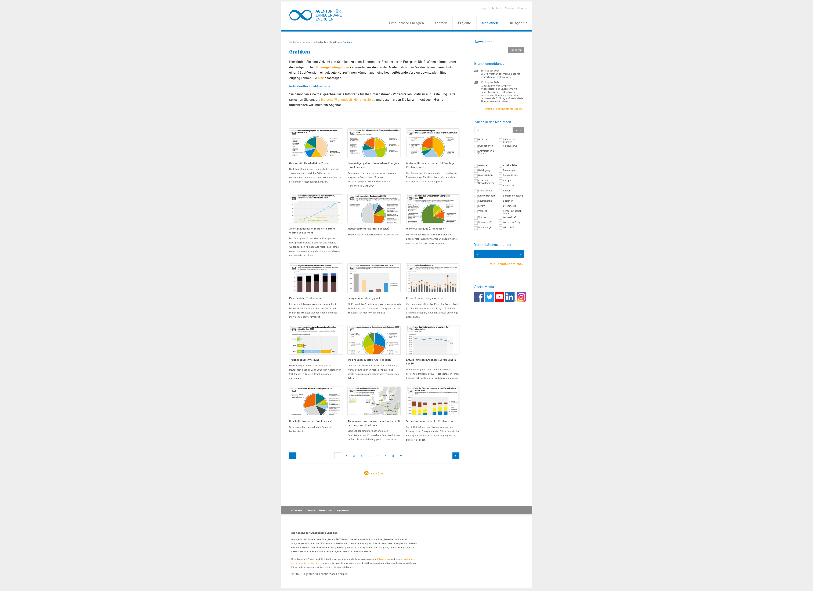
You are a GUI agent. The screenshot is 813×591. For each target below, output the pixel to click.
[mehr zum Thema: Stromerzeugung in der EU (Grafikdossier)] (432, 401)
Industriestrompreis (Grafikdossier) (368, 228)
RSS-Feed (296, 510)
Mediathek (490, 23)
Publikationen (485, 145)
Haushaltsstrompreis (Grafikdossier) (310, 421)
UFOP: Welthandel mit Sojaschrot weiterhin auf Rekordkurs (500, 75)
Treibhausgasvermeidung (304, 359)
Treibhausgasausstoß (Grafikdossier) (369, 359)
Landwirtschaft (486, 195)
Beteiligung (484, 170)
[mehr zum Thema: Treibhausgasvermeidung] (316, 340)
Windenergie (485, 227)
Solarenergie (485, 200)
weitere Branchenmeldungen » (504, 108)
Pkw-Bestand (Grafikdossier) (306, 298)
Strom (481, 206)
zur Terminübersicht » (507, 264)
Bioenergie (509, 170)
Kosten (507, 190)
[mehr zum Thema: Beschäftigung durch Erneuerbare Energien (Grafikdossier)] (374, 143)
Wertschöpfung (511, 222)
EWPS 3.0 (508, 185)
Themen (441, 23)
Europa (507, 180)
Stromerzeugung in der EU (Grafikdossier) (431, 421)
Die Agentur (518, 23)
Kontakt (496, 8)
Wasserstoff (485, 222)
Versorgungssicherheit (512, 212)
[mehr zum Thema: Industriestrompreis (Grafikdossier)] (374, 208)
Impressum (342, 510)
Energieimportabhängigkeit (364, 298)
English (522, 8)
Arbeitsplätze (510, 165)
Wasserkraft (510, 217)
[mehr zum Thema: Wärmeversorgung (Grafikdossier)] (432, 208)
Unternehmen (383, 558)
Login (484, 8)
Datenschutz (325, 510)
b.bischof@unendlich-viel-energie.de (348, 99)
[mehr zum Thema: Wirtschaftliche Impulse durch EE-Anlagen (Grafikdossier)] (432, 143)
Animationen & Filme (486, 152)
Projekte (464, 23)
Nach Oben (377, 473)
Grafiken (347, 42)
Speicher (508, 200)
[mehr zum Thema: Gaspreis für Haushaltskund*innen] (316, 143)
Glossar (509, 8)
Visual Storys (510, 145)
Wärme (482, 217)
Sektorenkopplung (513, 195)
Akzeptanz (484, 165)
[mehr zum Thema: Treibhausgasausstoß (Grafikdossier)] (374, 340)
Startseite (320, 42)
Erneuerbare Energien (406, 23)
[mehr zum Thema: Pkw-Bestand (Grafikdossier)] (316, 278)
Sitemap (310, 510)
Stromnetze (509, 206)
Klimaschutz (485, 190)
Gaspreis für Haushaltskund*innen (309, 163)
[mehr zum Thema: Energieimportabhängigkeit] (374, 278)
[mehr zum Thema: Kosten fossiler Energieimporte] (432, 278)
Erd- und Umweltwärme (486, 181)
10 (409, 456)
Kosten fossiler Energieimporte (424, 298)
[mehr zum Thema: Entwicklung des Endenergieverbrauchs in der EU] (432, 340)
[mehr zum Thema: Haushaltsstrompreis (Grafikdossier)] (316, 401)
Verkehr (482, 211)
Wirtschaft (509, 227)
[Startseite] (315, 15)
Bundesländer (510, 175)
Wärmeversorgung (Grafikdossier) (426, 228)
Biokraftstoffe (485, 175)
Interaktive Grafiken (509, 140)
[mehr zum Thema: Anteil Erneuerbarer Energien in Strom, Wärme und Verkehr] (316, 208)
